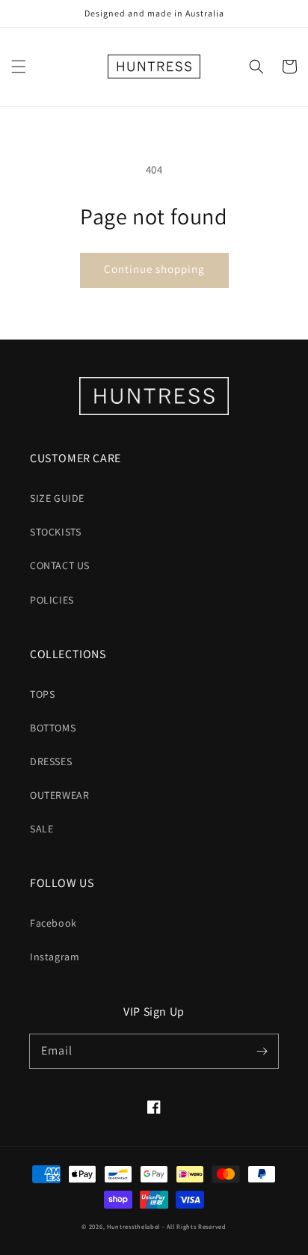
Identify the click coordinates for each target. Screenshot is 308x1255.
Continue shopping (154, 269)
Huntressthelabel (133, 1226)
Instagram (54, 956)
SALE (41, 828)
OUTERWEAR (59, 795)
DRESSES (51, 761)
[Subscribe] (261, 1050)
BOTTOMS (53, 727)
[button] (18, 66)
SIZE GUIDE (57, 498)
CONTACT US (60, 565)
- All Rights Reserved (194, 1226)
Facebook (53, 923)
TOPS (42, 694)
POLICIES (52, 600)
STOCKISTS (55, 531)
